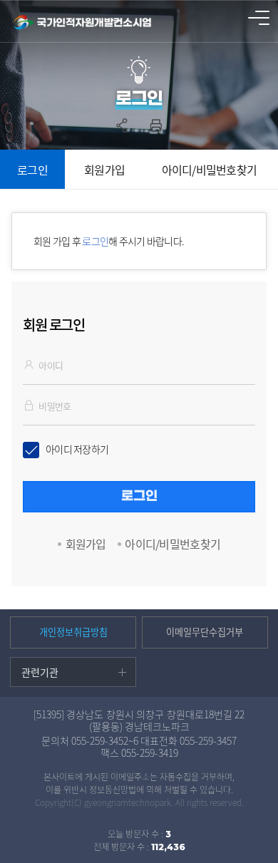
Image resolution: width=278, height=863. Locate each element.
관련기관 (39, 672)
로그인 (32, 169)
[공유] (122, 125)
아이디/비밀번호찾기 (209, 169)
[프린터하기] (156, 125)
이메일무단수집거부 (204, 632)
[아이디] (30, 364)
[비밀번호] (30, 404)
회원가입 (104, 169)
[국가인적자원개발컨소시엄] (83, 22)
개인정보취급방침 (73, 632)
